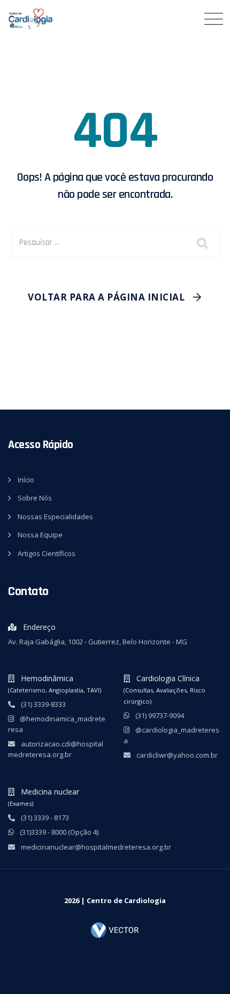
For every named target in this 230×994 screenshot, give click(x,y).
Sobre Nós (35, 498)
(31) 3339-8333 (42, 704)
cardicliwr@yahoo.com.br (176, 755)
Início (26, 479)
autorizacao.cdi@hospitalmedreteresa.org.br (55, 749)
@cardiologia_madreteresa (171, 735)
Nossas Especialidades (55, 516)
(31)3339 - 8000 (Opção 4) (58, 832)
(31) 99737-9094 (159, 715)
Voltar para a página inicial (106, 297)
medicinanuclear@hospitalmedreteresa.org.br (95, 847)
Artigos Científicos (46, 553)
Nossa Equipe (40, 535)
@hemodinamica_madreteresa (56, 724)
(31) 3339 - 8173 (44, 817)
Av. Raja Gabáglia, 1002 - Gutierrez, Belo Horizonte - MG (97, 641)
